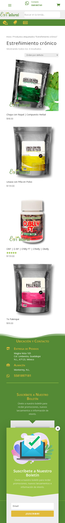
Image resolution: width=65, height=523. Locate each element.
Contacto (35, 2)
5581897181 (22, 375)
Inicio (8, 36)
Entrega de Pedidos (26, 348)
